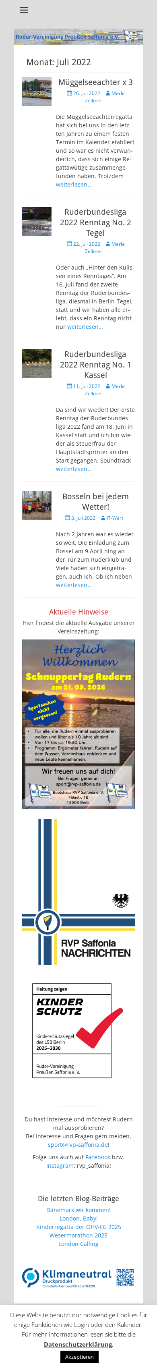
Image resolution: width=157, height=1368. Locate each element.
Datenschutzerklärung (78, 1344)
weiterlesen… (74, 184)
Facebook (97, 1157)
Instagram (60, 1165)
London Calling (78, 1244)
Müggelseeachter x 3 (95, 82)
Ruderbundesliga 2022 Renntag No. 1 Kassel (95, 364)
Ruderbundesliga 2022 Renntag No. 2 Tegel (95, 222)
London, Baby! (79, 1218)
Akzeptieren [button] (79, 1356)
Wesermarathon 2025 (78, 1235)
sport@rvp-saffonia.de (78, 1144)
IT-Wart (115, 518)
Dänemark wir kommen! (78, 1210)
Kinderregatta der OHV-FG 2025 (78, 1227)
